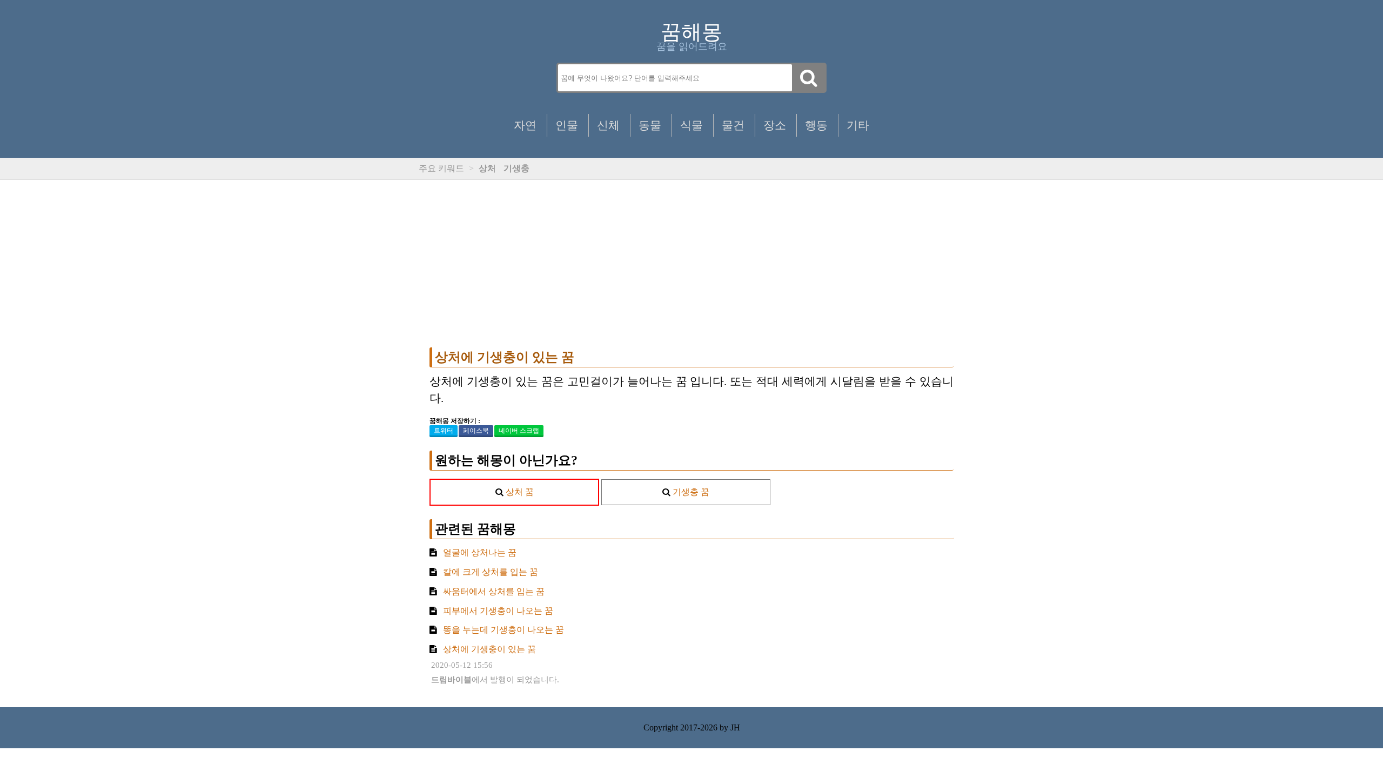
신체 (608, 125)
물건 (733, 125)
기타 (858, 125)
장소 (774, 125)
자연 (525, 125)
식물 (691, 125)
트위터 (443, 430)
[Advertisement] (691, 263)
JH (735, 727)
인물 (566, 125)
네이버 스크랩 (519, 430)
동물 (650, 125)
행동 (816, 125)
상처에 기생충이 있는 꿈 (504, 357)
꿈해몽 (691, 32)
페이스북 (476, 430)
